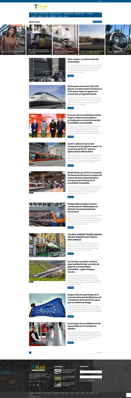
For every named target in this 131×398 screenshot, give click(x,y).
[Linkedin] (99, 1)
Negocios (40, 16)
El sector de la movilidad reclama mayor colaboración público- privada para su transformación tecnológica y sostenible (84, 119)
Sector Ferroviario (43, 13)
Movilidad (53, 16)
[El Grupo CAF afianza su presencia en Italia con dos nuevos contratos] (92, 40)
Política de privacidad (56, 13)
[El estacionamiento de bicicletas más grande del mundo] (65, 40)
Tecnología (90, 13)
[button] (100, 13)
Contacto (33, 16)
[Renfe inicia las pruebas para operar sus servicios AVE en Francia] (57, 378)
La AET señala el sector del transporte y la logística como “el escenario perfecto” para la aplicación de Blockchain (85, 147)
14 (41, 352)
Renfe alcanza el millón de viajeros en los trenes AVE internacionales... (68, 384)
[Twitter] (101, 1)
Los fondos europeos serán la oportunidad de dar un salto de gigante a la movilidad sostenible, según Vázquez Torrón (83, 266)
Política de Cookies (80, 13)
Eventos (59, 16)
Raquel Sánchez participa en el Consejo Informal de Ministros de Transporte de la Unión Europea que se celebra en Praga (84, 298)
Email (81, 374)
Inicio (30, 19)
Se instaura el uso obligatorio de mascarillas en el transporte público (84, 326)
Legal (35, 13)
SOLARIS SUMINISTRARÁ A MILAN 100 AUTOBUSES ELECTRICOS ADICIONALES (85, 237)
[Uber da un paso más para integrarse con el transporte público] (13, 40)
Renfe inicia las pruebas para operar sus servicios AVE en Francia (68, 378)
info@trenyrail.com (40, 381)
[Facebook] (96, 1)
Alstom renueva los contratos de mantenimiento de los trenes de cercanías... (69, 371)
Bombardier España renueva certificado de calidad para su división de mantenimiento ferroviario (83, 208)
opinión (46, 16)
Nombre (82, 369)
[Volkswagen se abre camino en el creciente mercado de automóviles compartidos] (39, 40)
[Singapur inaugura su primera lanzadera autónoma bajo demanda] (118, 40)
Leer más (71, 75)
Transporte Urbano (68, 13)
